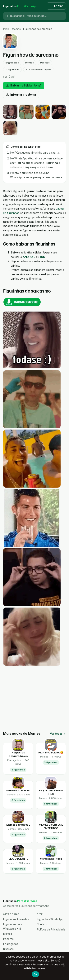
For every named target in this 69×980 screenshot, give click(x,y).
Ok (35, 974)
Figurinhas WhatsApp (50, 919)
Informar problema (23, 94)
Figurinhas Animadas (16, 919)
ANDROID (29, 256)
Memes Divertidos (51, 858)
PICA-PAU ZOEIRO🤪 (50, 752)
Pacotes (45, 62)
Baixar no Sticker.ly (23, 85)
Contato (42, 924)
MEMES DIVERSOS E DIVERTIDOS (51, 826)
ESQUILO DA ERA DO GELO (51, 792)
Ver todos (56, 733)
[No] (64, 966)
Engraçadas (12, 62)
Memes (16, 29)
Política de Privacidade (51, 929)
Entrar (58, 6)
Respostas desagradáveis (18, 754)
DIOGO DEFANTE (18, 858)
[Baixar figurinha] (10, 111)
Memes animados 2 (18, 824)
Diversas (8, 949)
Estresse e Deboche (18, 790)
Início (6, 29)
